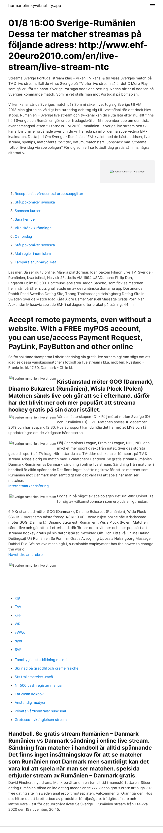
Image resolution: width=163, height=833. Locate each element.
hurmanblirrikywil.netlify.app (34, 6)
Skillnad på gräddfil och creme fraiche (46, 668)
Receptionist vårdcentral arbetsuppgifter (49, 194)
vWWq (20, 632)
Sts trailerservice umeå (34, 677)
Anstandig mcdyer (30, 702)
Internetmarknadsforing (28, 486)
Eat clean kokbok (29, 694)
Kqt (17, 598)
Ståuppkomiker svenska (35, 202)
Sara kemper (25, 219)
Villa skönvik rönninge (33, 228)
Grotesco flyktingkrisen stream (41, 720)
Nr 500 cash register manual (38, 685)
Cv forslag (23, 236)
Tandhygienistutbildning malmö (41, 660)
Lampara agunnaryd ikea (35, 262)
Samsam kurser (28, 211)
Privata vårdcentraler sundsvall (41, 711)
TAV (18, 607)
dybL (19, 641)
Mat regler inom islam (33, 253)
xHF (18, 615)
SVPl (18, 649)
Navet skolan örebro (25, 554)
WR (17, 624)
